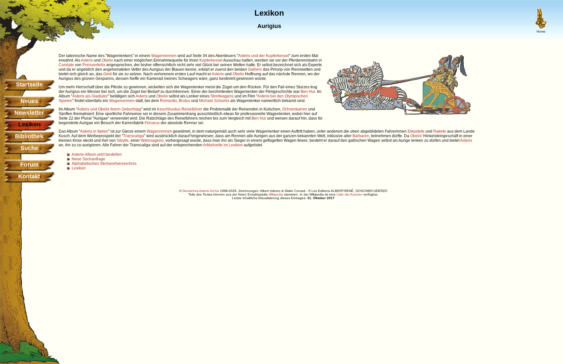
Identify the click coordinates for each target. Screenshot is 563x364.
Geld (107, 74)
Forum (29, 164)
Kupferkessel (211, 60)
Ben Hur (308, 91)
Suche (29, 148)
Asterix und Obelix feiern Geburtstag (109, 109)
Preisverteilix (93, 65)
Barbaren (361, 136)
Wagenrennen (164, 55)
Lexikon (79, 168)
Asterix (87, 60)
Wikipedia (276, 194)
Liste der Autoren (349, 194)
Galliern (255, 69)
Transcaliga (133, 136)
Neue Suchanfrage (88, 159)
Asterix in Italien (94, 131)
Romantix (168, 100)
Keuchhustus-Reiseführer (179, 109)
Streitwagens (222, 96)
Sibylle (123, 140)
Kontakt (29, 176)
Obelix (107, 60)
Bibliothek (29, 136)
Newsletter (29, 112)
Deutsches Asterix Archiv (200, 191)
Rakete (439, 131)
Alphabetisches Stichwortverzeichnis (104, 163)
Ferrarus (152, 123)
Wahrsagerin (152, 140)
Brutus (184, 100)
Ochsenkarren (294, 109)
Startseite (29, 84)
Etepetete (416, 131)
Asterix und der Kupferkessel (263, 55)
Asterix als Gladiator (90, 96)
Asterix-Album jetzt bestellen (97, 154)
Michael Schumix (214, 100)
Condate (66, 65)
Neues (29, 101)
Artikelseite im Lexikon (223, 145)
